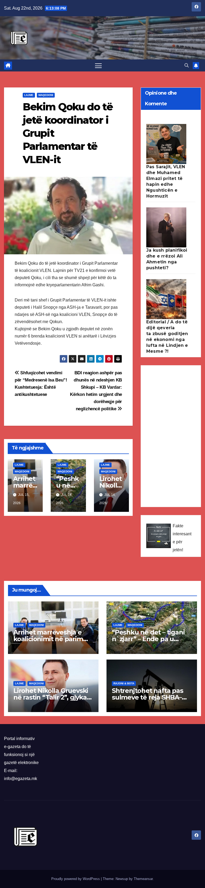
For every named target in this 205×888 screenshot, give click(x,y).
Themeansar (143, 879)
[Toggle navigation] (98, 65)
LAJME (28, 95)
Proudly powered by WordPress (76, 879)
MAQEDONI (45, 95)
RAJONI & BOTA (123, 683)
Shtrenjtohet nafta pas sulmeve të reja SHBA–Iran (147, 697)
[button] (186, 65)
